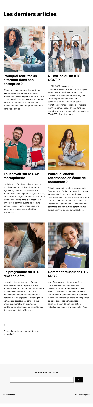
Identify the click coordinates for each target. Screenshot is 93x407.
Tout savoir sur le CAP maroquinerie (21, 176)
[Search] (79, 380)
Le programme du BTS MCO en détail (21, 274)
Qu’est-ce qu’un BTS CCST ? (64, 78)
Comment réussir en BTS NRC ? (68, 274)
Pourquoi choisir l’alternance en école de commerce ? (67, 178)
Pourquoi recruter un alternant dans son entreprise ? (20, 80)
